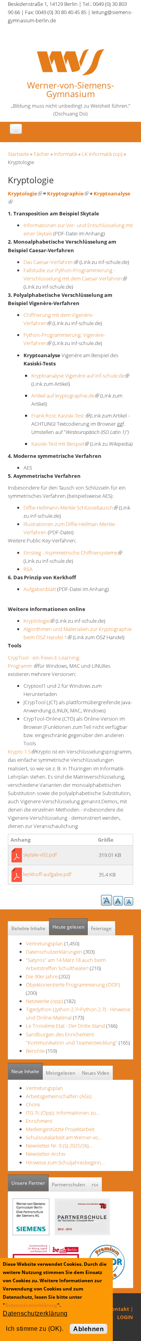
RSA (28, 569)
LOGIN (125, 1317)
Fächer (41, 153)
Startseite (18, 153)
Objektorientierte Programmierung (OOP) (73, 984)
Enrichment (39, 1120)
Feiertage (101, 928)
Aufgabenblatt (40, 589)
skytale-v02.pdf (40, 854)
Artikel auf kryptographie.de (65, 395)
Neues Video (95, 1073)
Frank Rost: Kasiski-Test (60, 415)
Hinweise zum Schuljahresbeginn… (65, 1162)
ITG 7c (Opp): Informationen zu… (62, 1112)
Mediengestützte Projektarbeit (60, 1129)
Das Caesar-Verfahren (51, 262)
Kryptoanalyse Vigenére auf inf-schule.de (80, 375)
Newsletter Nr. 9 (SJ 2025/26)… (59, 1145)
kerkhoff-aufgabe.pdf (47, 874)
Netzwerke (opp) (44, 1001)
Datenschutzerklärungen (54, 951)
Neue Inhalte (25, 1071)
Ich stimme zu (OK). (34, 1328)
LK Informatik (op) (102, 153)
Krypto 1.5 (22, 751)
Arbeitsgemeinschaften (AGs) (59, 1096)
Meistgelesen (60, 1073)
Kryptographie (68, 193)
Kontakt (118, 1308)
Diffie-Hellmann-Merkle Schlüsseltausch (71, 507)
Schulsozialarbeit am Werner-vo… (64, 1137)
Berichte (35, 1050)
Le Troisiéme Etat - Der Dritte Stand (66, 1025)
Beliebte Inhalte (28, 928)
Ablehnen (88, 1329)
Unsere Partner (30, 1183)
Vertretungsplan (44, 943)
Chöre (33, 1104)
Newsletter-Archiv (45, 1153)
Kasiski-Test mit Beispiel (60, 443)
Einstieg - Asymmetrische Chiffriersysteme (73, 552)
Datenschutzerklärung (31, 1305)
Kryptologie (25, 193)
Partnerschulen (68, 1184)
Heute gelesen (68, 927)
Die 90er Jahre (42, 976)
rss (95, 1184)
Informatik (65, 153)
